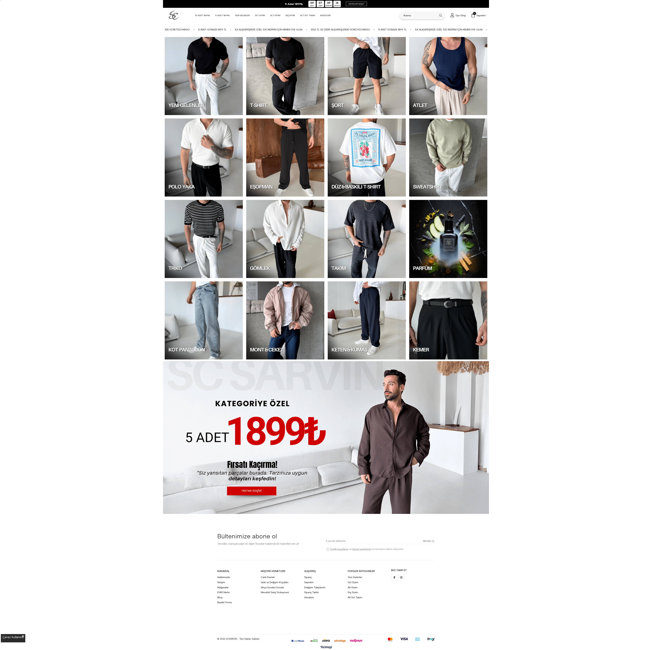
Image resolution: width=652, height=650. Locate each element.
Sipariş (308, 577)
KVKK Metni (223, 592)
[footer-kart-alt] (326, 641)
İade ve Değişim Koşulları (274, 582)
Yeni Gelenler (355, 577)
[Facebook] (394, 577)
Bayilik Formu (224, 602)
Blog (219, 597)
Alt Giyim (353, 587)
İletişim (221, 582)
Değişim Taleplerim (314, 587)
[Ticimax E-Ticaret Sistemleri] (326, 647)
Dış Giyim (353, 592)
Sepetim (308, 582)
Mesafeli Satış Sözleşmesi (275, 592)
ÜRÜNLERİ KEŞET (356, 4)
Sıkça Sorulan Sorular (272, 587)
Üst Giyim (353, 582)
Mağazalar (223, 587)
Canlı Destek (268, 577)
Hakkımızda (223, 577)
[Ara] (441, 15)
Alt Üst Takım (355, 597)
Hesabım (309, 597)
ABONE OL (429, 541)
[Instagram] (401, 577)
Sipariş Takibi (311, 592)
